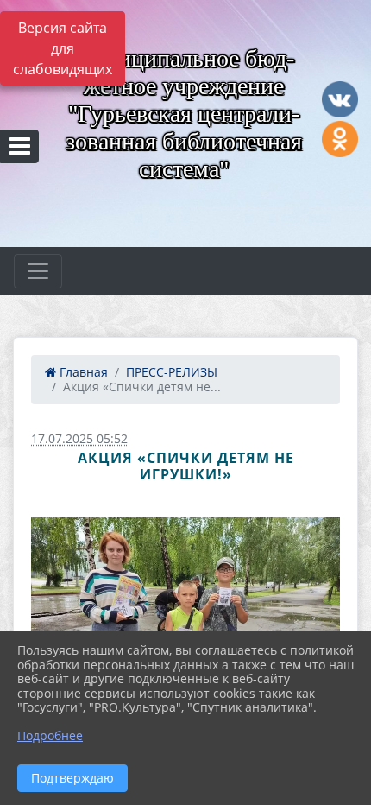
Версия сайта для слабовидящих (62, 48)
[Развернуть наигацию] (38, 271)
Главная (82, 372)
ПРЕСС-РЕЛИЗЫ (171, 372)
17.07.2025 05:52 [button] (79, 438)
